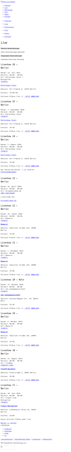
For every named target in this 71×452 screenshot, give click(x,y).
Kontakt (7, 16)
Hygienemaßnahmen (8, 172)
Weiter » (5, 423)
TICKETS (4, 82)
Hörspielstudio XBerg (22, 439)
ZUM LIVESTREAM (7, 193)
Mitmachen (8, 10)
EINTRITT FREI (7, 365)
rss (5, 435)
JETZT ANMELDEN (31, 96)
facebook (7, 429)
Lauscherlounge (6, 439)
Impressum (36, 439)
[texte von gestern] (8, 2)
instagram (8, 431)
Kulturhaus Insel (8, 85)
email (6, 433)
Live (5, 8)
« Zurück (12, 423)
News (6, 14)
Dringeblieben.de (8, 200)
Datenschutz (47, 439)
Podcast (7, 5)
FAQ (6, 12)
